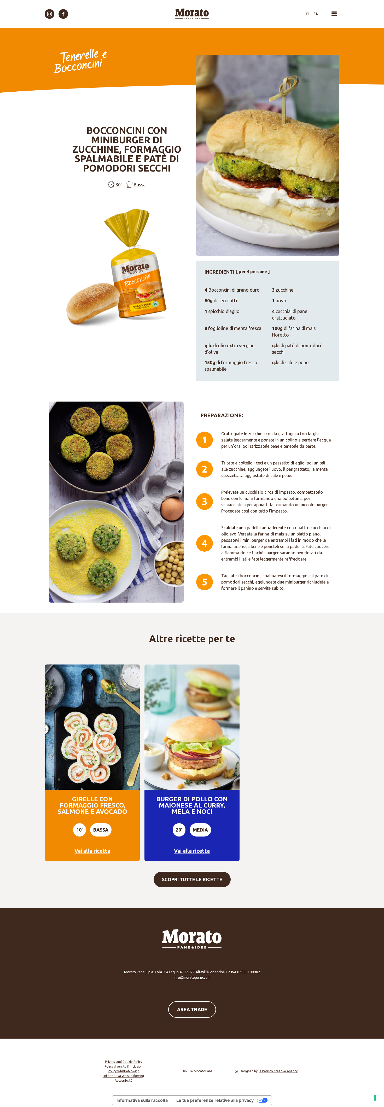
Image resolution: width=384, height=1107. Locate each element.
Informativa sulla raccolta (142, 1100)
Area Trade (192, 1009)
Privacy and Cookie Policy (123, 1061)
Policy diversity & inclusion (123, 1066)
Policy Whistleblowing (123, 1071)
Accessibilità (123, 1080)
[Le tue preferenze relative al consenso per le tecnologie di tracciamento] (375, 1098)
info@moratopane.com (192, 977)
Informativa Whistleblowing (123, 1075)
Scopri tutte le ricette (192, 879)
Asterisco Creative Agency (278, 1071)
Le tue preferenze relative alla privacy (215, 1100)
